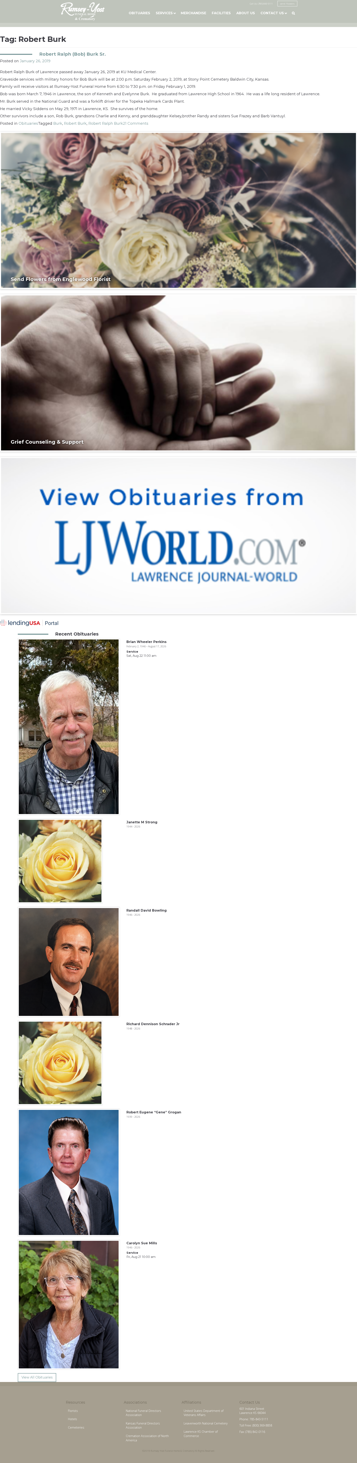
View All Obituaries (36, 1377)
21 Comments (135, 123)
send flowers (287, 3)
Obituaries (139, 13)
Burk (57, 123)
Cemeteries (76, 1427)
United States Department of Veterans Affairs (204, 1413)
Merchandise (193, 13)
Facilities (221, 13)
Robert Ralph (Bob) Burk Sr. (72, 54)
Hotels (72, 1419)
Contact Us (272, 13)
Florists (73, 1411)
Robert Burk (75, 123)
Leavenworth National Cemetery (206, 1423)
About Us (245, 13)
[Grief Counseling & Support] (178, 372)
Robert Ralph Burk (105, 123)
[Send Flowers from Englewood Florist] (178, 210)
